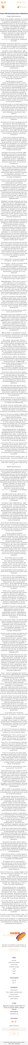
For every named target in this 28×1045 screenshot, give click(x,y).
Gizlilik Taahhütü (14, 998)
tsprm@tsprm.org (14, 1013)
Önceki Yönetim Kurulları (14, 962)
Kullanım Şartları (14, 994)
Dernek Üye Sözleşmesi (14, 996)
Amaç (14, 973)
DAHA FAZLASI (14, 949)
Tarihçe (14, 971)
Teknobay (17, 1043)
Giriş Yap (20, 2)
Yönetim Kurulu (14, 964)
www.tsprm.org (6, 39)
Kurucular (14, 960)
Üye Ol (18, 2)
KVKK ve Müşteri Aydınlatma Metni (14, 992)
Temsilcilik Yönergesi (14, 966)
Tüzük (14, 969)
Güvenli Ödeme (14, 990)
